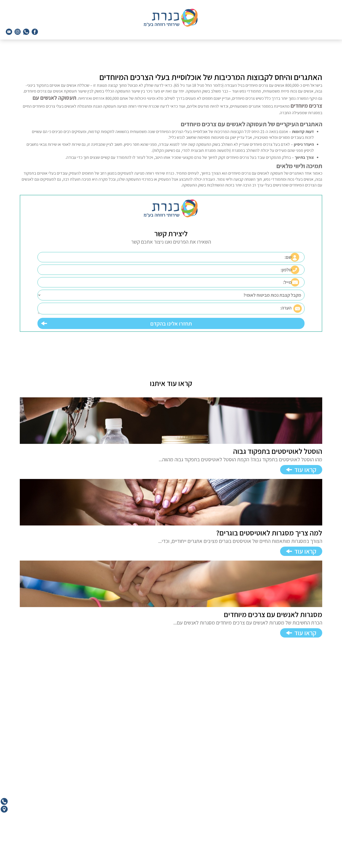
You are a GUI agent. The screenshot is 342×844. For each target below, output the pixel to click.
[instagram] (17, 32)
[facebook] (35, 32)
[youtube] (9, 32)
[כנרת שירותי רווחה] (171, 18)
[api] (26, 32)
